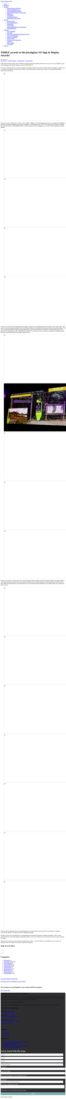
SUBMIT (33, 1093)
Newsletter (10, 33)
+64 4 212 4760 (11, 1011)
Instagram (6, 1035)
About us (6, 30)
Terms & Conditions (12, 37)
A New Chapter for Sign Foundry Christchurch (16, 1041)
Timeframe (4, 1080)
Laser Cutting (10, 25)
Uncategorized (7, 972)
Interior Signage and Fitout (14, 8)
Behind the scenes (8, 961)
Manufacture (10, 24)
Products (6, 7)
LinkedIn (6, 1034)
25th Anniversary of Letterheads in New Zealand (13, 981)
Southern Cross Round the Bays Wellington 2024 (16, 1046)
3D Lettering (10, 15)
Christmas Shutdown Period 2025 (12, 1043)
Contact (6, 45)
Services (6, 20)
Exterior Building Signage (13, 9)
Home (5, 4)
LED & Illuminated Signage (14, 11)
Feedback (9, 41)
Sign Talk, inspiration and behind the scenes (18, 34)
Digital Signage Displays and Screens (16, 12)
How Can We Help (6, 1071)
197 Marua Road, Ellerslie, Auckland (10, 1021)
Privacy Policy (10, 38)
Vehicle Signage (8, 973)
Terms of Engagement (12, 35)
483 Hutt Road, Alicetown (7, 1012)
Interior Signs (7, 970)
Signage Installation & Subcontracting (16, 27)
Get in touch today (5, 990)
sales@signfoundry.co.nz (7, 1023)
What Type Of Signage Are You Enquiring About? (14, 1075)
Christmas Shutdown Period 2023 (9, 978)
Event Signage (7, 963)
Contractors (10, 44)
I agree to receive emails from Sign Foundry (15, 1090)
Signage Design (11, 21)
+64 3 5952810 (11, 1015)
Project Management (12, 22)
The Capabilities (11, 31)
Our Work (6, 5)
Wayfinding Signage (12, 17)
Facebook (6, 1032)
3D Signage (4, 60)
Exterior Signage (12, 60)
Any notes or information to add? (9, 1084)
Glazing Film (29, 60)
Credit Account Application (14, 40)
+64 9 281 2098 (10, 1019)
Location (3, 1067)
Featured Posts (21, 60)
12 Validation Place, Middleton (8, 1016)
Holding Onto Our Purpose (11, 1044)
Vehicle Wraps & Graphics (14, 18)
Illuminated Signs (8, 969)
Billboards (9, 14)
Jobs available (10, 43)
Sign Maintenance (11, 28)
